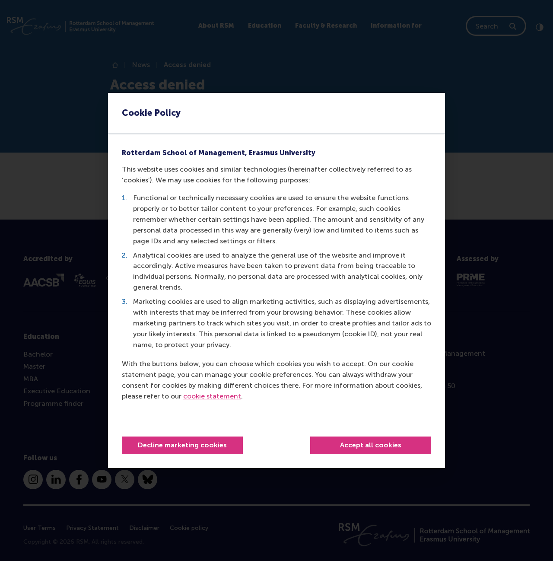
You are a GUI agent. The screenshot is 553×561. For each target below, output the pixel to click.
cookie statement (212, 396)
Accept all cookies (370, 445)
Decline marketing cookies (182, 445)
